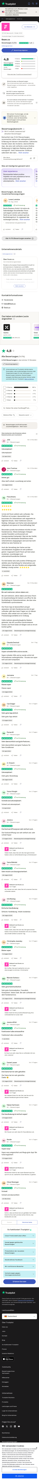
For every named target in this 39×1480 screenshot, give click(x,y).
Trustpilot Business (8, 1397)
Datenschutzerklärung (26, 1300)
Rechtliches (6, 1433)
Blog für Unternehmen (9, 1415)
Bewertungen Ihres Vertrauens (8, 1372)
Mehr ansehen (23, 153)
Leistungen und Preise (9, 1406)
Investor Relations (8, 1353)
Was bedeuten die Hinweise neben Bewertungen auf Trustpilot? (14, 434)
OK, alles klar (19, 1476)
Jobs (3, 1331)
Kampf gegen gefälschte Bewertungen (14, 1243)
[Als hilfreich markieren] (30, 158)
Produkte (5, 1402)
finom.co (7, 307)
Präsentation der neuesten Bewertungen (14, 1252)
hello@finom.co (10, 304)
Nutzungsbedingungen (9, 1442)
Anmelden (5, 1386)
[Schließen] (36, 12)
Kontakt (4, 1336)
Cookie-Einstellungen (19, 1469)
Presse (4, 1349)
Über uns (5, 1327)
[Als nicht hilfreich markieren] (34, 158)
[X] (7, 1426)
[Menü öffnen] (36, 3)
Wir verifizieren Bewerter (14, 1266)
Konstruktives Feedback (13, 1260)
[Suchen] (33, 3)
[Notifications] (29, 3)
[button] (23, 129)
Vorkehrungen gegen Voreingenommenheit (12, 1274)
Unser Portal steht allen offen (15, 1236)
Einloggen (5, 1382)
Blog (3, 1340)
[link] (7, 43)
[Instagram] (11, 1426)
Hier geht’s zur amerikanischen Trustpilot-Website (16, 14)
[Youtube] (19, 1426)
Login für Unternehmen (9, 1411)
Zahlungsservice (10, 19)
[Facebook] (3, 1426)
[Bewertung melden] (23, 229)
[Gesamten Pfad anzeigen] (3, 18)
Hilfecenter (5, 1377)
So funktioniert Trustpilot (10, 1344)
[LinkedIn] (15, 1426)
